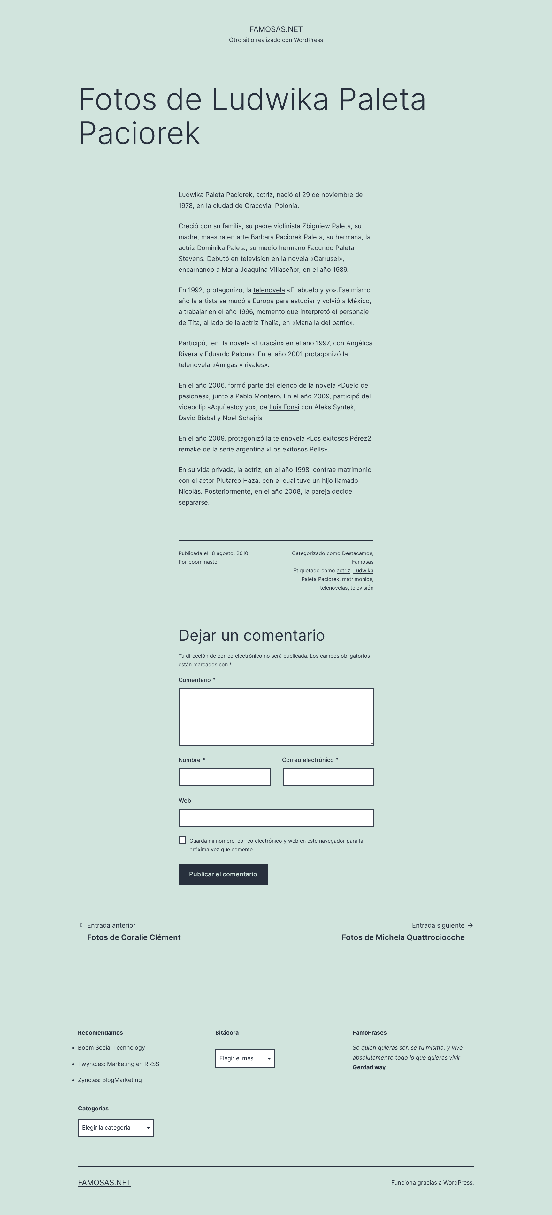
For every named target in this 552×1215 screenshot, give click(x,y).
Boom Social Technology (111, 1047)
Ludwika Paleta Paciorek (215, 195)
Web (185, 800)
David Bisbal (197, 418)
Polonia (286, 205)
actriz (187, 248)
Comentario (197, 680)
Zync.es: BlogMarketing (110, 1080)
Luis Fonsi (284, 407)
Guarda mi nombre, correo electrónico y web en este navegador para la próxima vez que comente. (276, 844)
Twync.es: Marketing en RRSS (118, 1064)
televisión (255, 259)
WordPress (457, 1182)
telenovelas (334, 587)
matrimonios (357, 579)
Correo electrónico (310, 759)
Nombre (192, 759)
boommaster (203, 562)
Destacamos (357, 553)
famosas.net (276, 29)
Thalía (269, 322)
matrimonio (355, 470)
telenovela (269, 290)
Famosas (362, 562)
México (359, 301)
